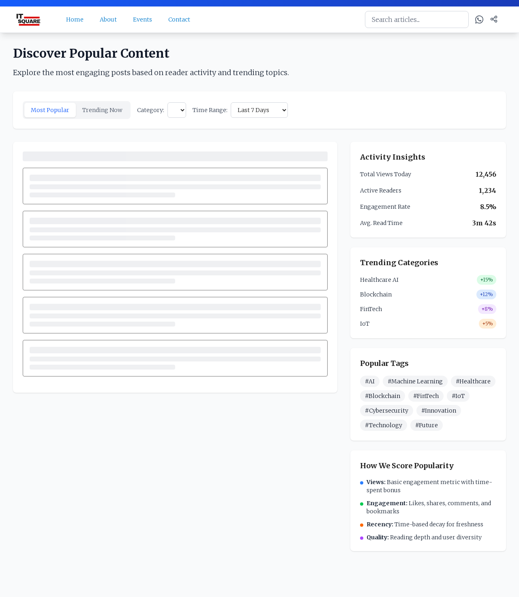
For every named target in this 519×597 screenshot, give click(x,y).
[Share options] (494, 19)
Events (142, 19)
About (108, 19)
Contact (179, 19)
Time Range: (210, 110)
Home (75, 19)
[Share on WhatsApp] (479, 19)
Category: (150, 110)
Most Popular (50, 110)
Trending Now (102, 110)
